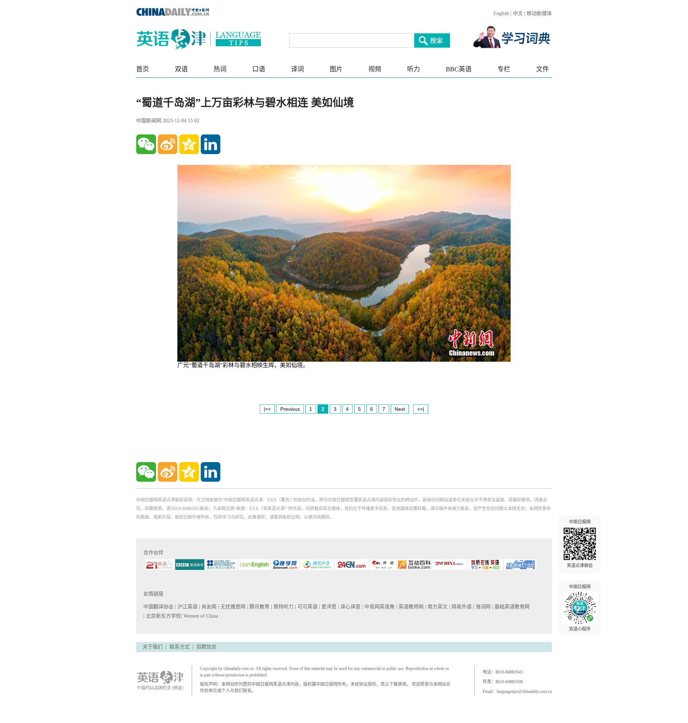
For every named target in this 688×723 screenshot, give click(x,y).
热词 (220, 69)
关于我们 (153, 647)
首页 (142, 69)
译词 (297, 69)
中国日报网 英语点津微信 (580, 543)
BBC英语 (459, 69)
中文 (518, 13)
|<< (267, 409)
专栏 (503, 69)
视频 (374, 69)
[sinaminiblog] (167, 144)
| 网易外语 (461, 606)
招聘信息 (206, 647)
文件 (542, 69)
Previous (290, 409)
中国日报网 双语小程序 (580, 608)
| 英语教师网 (410, 606)
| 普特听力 (283, 606)
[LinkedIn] (210, 144)
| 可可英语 (307, 606)
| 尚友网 (208, 606)
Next (400, 409)
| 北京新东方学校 (162, 616)
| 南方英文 (437, 606)
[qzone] (189, 144)
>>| (420, 409)
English (501, 13)
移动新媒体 (539, 13)
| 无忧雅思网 (232, 606)
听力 (413, 69)
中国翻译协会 (159, 606)
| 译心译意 (350, 606)
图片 (336, 69)
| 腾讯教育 (259, 606)
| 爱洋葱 (328, 606)
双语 (181, 69)
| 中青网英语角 (379, 606)
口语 (258, 69)
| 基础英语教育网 (511, 606)
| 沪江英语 (187, 606)
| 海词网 (482, 606)
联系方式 (179, 647)
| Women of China (199, 616)
